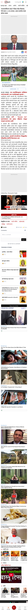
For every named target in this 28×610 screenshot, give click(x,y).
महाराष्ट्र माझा (4, 5)
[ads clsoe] (27, 602)
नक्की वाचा (5, 549)
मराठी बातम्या (9, 224)
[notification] (25, 2)
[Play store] (23, 2)
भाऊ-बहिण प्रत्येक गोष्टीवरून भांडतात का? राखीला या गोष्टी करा (5, 559)
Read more (7, 207)
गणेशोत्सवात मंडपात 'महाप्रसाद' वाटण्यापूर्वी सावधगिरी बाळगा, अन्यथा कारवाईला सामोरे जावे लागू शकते (5, 595)
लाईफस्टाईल (21, 221)
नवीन (4, 586)
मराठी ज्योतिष (21, 5)
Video (4, 563)
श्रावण (10, 5)
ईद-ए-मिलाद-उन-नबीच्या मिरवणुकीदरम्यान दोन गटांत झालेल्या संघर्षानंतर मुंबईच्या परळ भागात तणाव (15, 595)
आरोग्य (14, 5)
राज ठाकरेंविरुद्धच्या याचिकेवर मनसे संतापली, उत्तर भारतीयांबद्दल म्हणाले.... (12, 217)
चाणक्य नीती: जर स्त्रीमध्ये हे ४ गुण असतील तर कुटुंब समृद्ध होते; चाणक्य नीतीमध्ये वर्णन (15, 559)
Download (4, 48)
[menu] (2, 2)
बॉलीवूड (3, 224)
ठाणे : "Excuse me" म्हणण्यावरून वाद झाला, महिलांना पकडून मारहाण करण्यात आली (14, 119)
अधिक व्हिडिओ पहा (6, 565)
